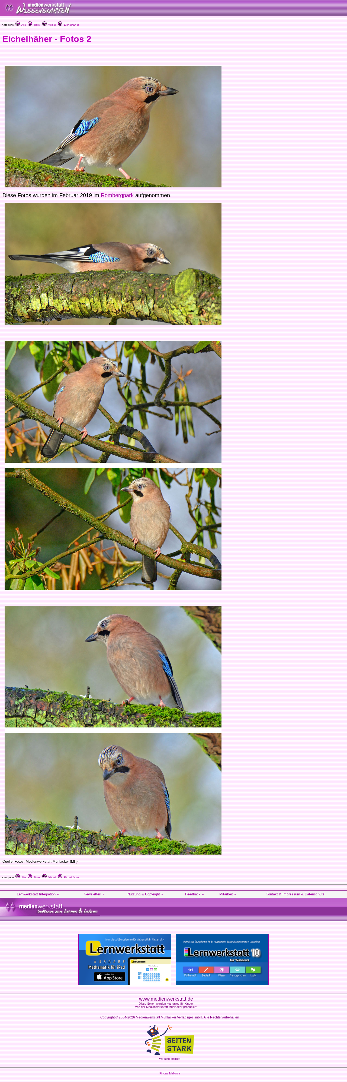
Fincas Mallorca (169, 1073)
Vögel (51, 24)
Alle (23, 24)
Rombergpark (117, 195)
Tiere (36, 24)
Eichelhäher (70, 24)
